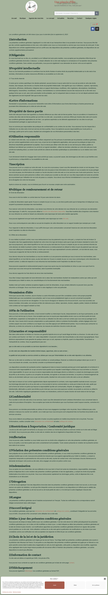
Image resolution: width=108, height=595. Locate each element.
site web (65, 218)
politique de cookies (66, 421)
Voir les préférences (95, 585)
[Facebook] (93, 29)
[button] (105, 579)
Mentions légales (17, 592)
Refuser (75, 585)
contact (71, 563)
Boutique (23, 18)
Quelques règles (91, 18)
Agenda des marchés (36, 18)
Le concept (50, 18)
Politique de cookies (7, 592)
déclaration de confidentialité (44, 421)
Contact (79, 18)
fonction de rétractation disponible (54, 211)
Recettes (70, 18)
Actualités (60, 18)
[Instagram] (97, 29)
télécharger (28, 571)
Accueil (14, 18)
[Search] (97, 13)
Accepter (54, 585)
